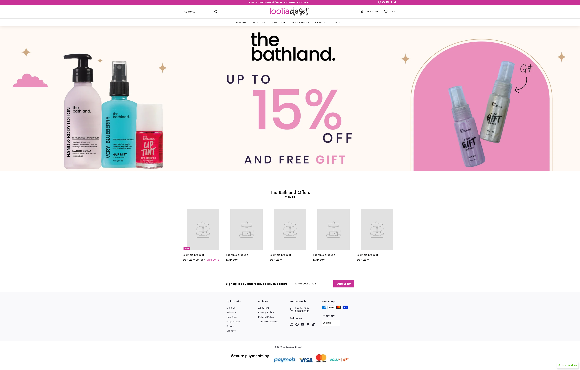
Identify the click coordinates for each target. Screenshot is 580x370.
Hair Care (279, 22)
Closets (338, 22)
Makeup (241, 22)
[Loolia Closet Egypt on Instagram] (291, 324)
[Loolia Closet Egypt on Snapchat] (307, 324)
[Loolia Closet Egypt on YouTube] (302, 324)
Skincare (259, 22)
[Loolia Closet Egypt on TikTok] (313, 324)
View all (290, 197)
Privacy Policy (266, 312)
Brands (320, 22)
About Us (263, 307)
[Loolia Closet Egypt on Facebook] (297, 324)
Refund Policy (266, 317)
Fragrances (300, 22)
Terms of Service (268, 321)
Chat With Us (569, 365)
